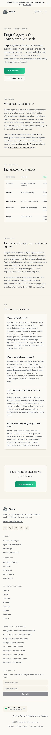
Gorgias (6, 610)
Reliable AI (7, 566)
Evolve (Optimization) (11, 553)
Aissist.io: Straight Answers (13, 521)
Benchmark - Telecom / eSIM (14, 651)
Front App (6, 606)
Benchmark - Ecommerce (12, 663)
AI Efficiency (7, 570)
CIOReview (27, 4)
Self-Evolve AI (8, 578)
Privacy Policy (22, 726)
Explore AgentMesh (14, 78)
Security (11, 726)
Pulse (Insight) (8, 549)
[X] (21, 528)
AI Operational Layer (11, 541)
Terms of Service (36, 726)
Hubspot (6, 618)
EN (38, 12)
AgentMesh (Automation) (12, 545)
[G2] (10, 528)
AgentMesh (37, 134)
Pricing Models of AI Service (13, 643)
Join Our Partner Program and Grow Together (30, 716)
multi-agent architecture (20, 147)
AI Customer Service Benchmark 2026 (17, 635)
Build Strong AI (8, 574)
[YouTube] (5, 528)
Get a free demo (14, 71)
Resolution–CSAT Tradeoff (13, 647)
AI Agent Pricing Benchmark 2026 (15, 639)
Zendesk (6, 594)
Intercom (6, 590)
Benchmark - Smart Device (13, 655)
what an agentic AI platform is (29, 144)
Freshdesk (7, 598)
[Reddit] (27, 528)
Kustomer (6, 602)
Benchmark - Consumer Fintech (15, 659)
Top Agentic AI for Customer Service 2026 (19, 631)
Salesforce (7, 614)
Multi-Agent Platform (11, 562)
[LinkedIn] (16, 528)
